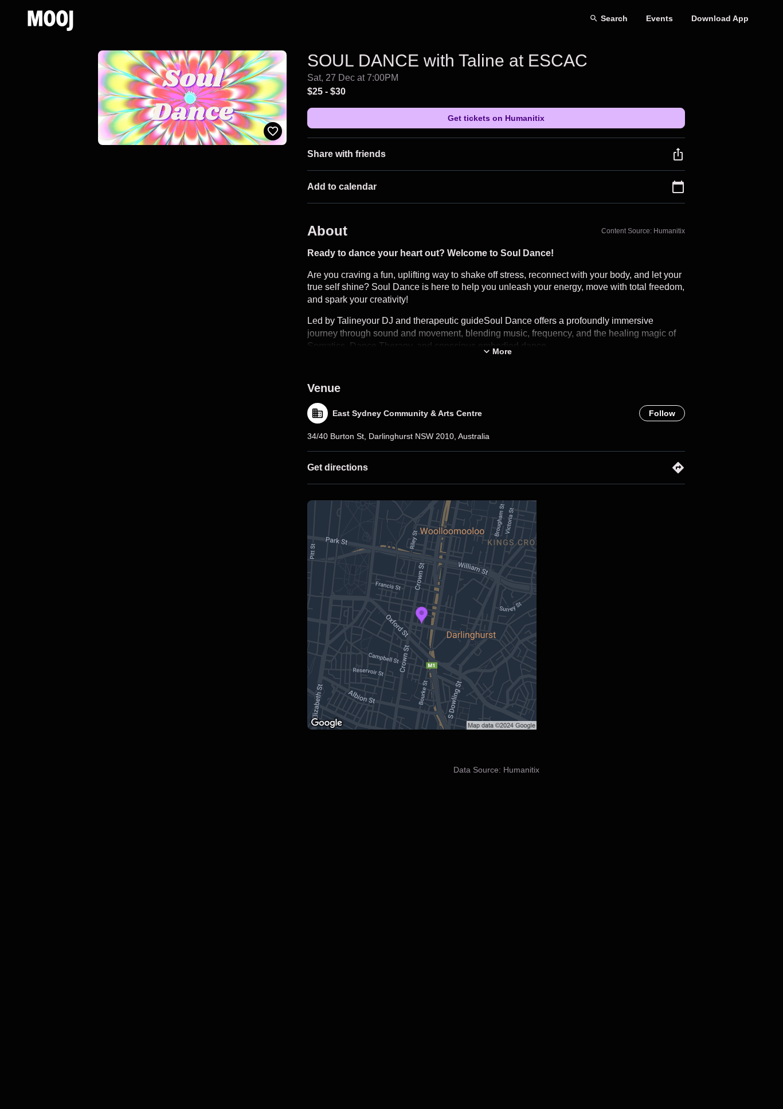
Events (659, 18)
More (502, 351)
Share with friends (346, 154)
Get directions (337, 467)
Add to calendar (342, 186)
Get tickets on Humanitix (496, 118)
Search (614, 18)
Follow (662, 413)
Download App (720, 18)
